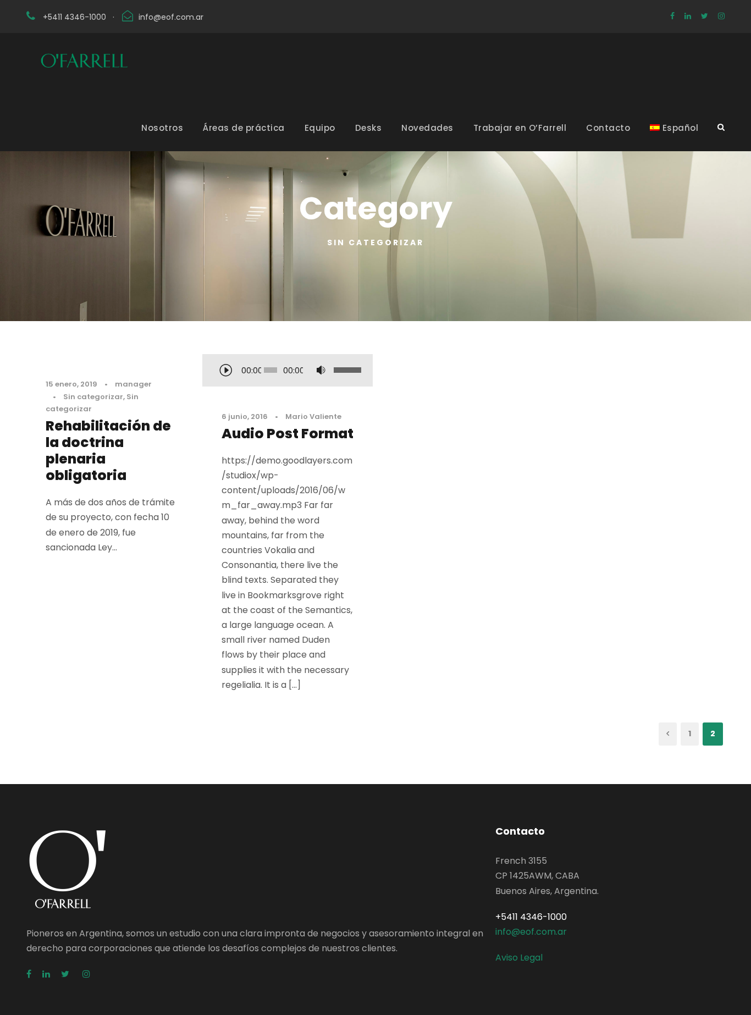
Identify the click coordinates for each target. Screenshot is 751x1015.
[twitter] (704, 15)
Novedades (427, 128)
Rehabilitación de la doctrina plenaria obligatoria (108, 450)
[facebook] (672, 15)
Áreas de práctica (244, 128)
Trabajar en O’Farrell (520, 128)
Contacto (608, 128)
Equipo (320, 128)
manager (133, 384)
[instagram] (721, 15)
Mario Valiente (313, 416)
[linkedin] (687, 15)
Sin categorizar (93, 396)
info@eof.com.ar (171, 17)
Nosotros (162, 128)
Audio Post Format (288, 433)
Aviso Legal (519, 957)
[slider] (345, 370)
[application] (287, 371)
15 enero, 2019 (71, 384)
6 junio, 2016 (245, 416)
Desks (368, 128)
